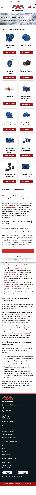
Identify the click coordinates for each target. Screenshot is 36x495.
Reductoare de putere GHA (12, 286)
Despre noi (5, 446)
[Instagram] (8, 417)
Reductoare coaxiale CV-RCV (13, 268)
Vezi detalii (9, 52)
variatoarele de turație (22, 314)
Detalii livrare (6, 454)
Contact (4, 451)
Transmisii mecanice (8, 429)
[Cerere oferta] (34, 8)
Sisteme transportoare (9, 437)
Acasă (3, 20)
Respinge (18, 256)
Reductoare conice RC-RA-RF (13, 282)
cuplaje (26, 333)
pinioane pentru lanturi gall (24, 332)
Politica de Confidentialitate (10, 468)
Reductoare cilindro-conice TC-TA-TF (15, 276)
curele (4, 333)
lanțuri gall (11, 332)
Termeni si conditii (22, 259)
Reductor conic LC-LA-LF (12, 292)
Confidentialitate (12, 259)
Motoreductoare (11, 20)
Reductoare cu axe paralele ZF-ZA (15, 265)
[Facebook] (4, 417)
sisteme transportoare (19, 230)
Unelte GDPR (6, 462)
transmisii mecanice (16, 330)
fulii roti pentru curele (14, 333)
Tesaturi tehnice (7, 434)
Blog (3, 448)
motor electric (10, 207)
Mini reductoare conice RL (12, 272)
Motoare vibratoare (8, 431)
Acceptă (18, 251)
